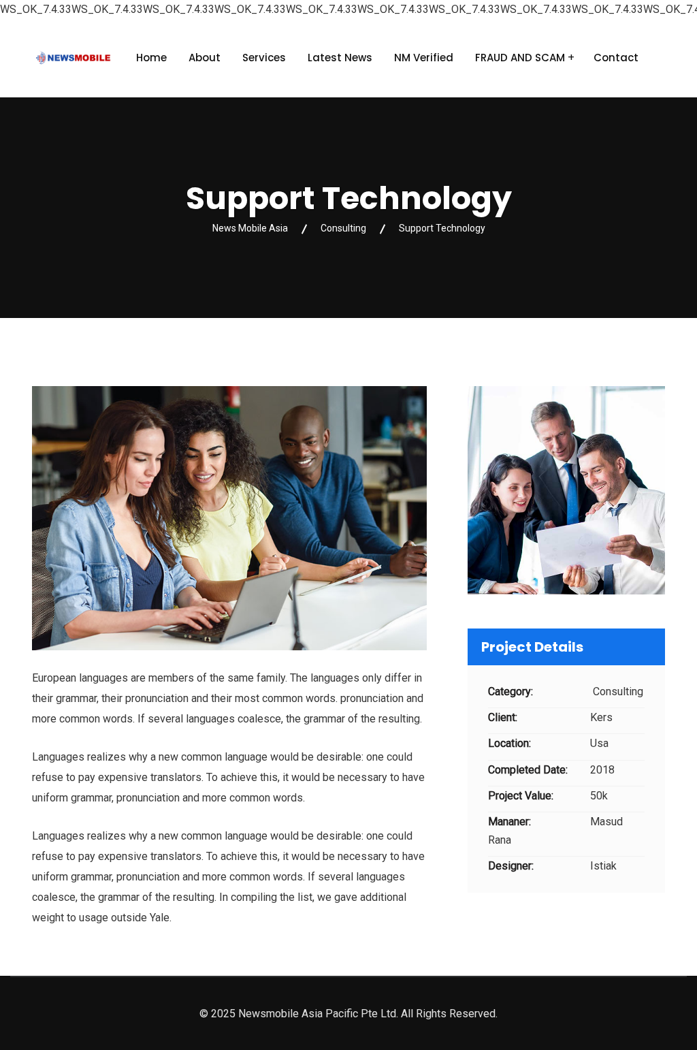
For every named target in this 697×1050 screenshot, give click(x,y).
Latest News (340, 57)
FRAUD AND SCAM (520, 57)
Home (151, 57)
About (205, 57)
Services (264, 57)
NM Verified (423, 57)
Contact (616, 57)
